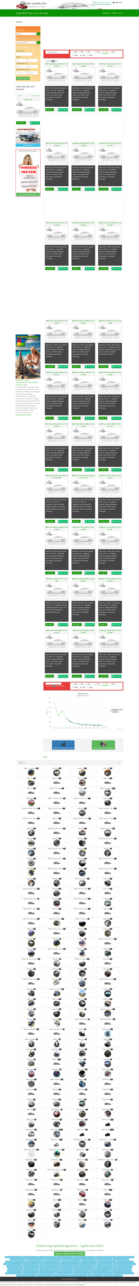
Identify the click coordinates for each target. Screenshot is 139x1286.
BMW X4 (82, 1200)
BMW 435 (56, 909)
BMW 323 (82, 849)
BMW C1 (56, 1039)
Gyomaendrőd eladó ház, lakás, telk (106, 1266)
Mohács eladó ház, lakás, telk (44, 1275)
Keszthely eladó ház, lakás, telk (15, 1266)
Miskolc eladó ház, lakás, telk (64, 1257)
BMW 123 (56, 778)
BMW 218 (82, 808)
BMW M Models (56, 1079)
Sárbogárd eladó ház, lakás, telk (82, 1273)
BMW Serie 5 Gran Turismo (107, 1160)
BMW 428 (56, 899)
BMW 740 (107, 999)
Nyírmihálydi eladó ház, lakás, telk (113, 1275)
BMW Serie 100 (82, 1150)
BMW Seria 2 (31, 1130)
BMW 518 (107, 919)
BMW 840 (31, 1019)
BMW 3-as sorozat (107, 828)
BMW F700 (56, 1049)
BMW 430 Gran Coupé (31, 909)
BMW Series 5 (30, 1190)
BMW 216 (107, 798)
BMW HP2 (31, 1059)
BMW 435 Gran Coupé (82, 909)
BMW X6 (56, 1210)
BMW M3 (31, 1099)
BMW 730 (31, 999)
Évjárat (18, 57)
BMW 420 (56, 889)
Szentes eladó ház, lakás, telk (79, 1275)
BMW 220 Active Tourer (81, 818)
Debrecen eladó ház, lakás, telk (47, 1257)
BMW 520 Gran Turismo (56, 929)
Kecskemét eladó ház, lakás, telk (125, 1257)
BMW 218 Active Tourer (107, 808)
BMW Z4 (82, 1220)
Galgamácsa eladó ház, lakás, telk (49, 1271)
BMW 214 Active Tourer (56, 798)
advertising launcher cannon (65, 1285)
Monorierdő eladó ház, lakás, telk (13, 1264)
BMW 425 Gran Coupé (31, 899)
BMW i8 (81, 1059)
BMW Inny (107, 1059)
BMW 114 (56, 768)
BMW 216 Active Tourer (30, 808)
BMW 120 (31, 778)
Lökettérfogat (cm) (22, 69)
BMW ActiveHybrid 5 (107, 1019)
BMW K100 (56, 1069)
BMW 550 (107, 949)
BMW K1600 (31, 1079)
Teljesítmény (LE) (21, 63)
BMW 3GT (56, 879)
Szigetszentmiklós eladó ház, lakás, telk (84, 1257)
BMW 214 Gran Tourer (82, 798)
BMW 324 (107, 849)
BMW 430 (107, 899)
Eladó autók (106, 13)
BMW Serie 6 (31, 1170)
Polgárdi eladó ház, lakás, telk (125, 1262)
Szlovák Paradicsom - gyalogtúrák (103, 748)
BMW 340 (31, 879)
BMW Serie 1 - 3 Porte (82, 1140)
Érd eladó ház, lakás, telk (66, 1271)
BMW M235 (82, 1089)
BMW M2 (56, 1089)
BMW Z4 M (107, 1220)
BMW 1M (82, 788)
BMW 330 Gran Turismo (56, 869)
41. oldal (112, 52)
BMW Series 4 (107, 1180)
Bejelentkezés (118, 2)
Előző (20, 96)
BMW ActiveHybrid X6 (56, 1029)
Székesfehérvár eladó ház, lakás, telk (69, 1264)
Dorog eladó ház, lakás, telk (104, 1264)
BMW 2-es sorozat (107, 788)
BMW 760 (82, 1009)
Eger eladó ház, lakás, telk (105, 1259)
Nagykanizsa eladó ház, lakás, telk (49, 1264)
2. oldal (81, 52)
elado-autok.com (35, 3)
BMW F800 (82, 1049)
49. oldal (75, 55)
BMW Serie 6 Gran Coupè (56, 1170)
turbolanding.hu (80, 1285)
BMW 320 (31, 849)
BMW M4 (56, 1099)
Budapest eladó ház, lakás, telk (13, 1257)
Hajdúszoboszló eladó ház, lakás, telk (16, 1262)
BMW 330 (31, 869)
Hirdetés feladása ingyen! (102, 2)
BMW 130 (107, 778)
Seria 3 (120, 13)
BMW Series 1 (30, 1180)
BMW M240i (107, 1089)
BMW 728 (107, 989)
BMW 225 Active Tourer (56, 828)
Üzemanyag (20, 51)
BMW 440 (107, 909)
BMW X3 (56, 1200)
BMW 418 (107, 879)
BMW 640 (107, 969)
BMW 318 (82, 838)
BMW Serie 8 (107, 1170)
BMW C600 (82, 1039)
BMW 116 (82, 768)
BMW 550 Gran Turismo (31, 959)
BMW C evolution (31, 1039)
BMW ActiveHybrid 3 (82, 1019)
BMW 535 (31, 949)
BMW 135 (31, 788)
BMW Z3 (56, 1220)
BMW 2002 (31, 798)
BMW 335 (82, 869)
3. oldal (88, 52)
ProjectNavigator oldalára (23, 415)
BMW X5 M (31, 1210)
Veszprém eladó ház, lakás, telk (51, 1262)
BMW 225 (31, 828)
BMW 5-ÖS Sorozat (82, 919)
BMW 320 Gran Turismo (56, 849)
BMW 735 (82, 999)
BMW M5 (82, 1099)
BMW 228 (82, 828)
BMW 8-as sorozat (107, 1009)
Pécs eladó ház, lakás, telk (30, 1257)
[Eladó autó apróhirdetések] (28, 135)
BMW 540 (82, 949)
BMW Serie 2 (107, 1150)
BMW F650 (31, 1049)
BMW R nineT (81, 1109)
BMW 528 (56, 939)
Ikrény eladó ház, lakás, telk (125, 1266)
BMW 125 (82, 778)
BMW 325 (31, 859)
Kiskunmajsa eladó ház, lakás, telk (100, 1271)
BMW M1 (82, 1079)
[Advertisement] (28, 263)
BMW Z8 (31, 1230)
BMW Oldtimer (56, 1109)
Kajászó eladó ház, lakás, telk (82, 1271)
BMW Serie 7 (82, 1170)
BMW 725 (82, 989)
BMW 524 (107, 929)
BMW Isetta (30, 1069)
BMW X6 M (82, 1210)
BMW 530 (82, 939)
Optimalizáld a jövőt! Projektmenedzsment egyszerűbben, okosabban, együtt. (27, 382)
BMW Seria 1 (107, 1119)
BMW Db (107, 1039)
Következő (34, 96)
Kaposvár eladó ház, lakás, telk (47, 1273)
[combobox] (26, 33)
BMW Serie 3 (31, 1160)
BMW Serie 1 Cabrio (31, 1150)
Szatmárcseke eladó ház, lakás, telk (34, 1266)
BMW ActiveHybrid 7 (31, 1029)
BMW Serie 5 (82, 1160)
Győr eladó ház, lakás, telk (17, 1259)
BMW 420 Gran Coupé (82, 889)
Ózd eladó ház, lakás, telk (14, 1271)
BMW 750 (56, 1009)
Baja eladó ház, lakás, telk (47, 1268)
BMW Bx (81, 1029)
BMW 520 (31, 929)
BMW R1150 (31, 1119)
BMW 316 (56, 838)
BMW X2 (31, 1200)
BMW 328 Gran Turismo (107, 859)
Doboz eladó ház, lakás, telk (15, 1268)
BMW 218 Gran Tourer (31, 818)
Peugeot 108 (28, 99)
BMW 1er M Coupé (56, 788)
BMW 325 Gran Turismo (56, 859)
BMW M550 (107, 1099)
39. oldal (97, 52)
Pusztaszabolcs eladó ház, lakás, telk (123, 1273)
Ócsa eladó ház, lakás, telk (30, 1273)
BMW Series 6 (56, 1190)
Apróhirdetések (28, 145)
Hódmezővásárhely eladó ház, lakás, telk (124, 1264)
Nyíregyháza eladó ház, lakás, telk (35, 1259)
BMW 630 (31, 969)
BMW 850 (56, 1019)
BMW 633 (56, 969)
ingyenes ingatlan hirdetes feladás (69, 1253)
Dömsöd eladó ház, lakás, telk (31, 1271)
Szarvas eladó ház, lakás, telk (121, 1259)
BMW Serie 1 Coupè (56, 1150)
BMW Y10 (107, 1210)
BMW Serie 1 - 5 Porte (107, 1140)
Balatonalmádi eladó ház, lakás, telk (70, 1262)
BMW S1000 (82, 1119)
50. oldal (82, 55)
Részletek (36, 123)
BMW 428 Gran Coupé (82, 899)
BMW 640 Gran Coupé (31, 979)
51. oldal (89, 55)
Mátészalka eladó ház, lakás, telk (107, 1262)
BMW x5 (107, 1200)
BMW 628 (107, 959)
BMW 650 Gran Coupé (107, 979)
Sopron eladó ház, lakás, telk (89, 1262)
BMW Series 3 (81, 1180)
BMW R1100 (107, 1109)
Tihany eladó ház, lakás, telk (52, 1266)
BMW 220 (56, 818)
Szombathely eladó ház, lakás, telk (71, 1259)
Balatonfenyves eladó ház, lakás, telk (102, 1273)
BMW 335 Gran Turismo (107, 869)
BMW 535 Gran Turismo (56, 949)
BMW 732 (56, 999)
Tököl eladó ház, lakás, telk (95, 1275)
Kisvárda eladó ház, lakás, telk (65, 1273)
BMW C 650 (107, 1029)
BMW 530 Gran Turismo (107, 939)
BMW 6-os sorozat (82, 959)
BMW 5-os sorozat (56, 919)
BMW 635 (82, 969)
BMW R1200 (56, 1119)
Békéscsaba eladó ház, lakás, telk (26, 1275)
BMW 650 (82, 979)
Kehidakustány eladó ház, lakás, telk (105, 1257)
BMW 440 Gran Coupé (31, 919)
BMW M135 (107, 1079)
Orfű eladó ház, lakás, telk (34, 1262)
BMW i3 (56, 1059)
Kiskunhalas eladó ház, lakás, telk (122, 1268)
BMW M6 (31, 1109)
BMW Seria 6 (31, 1140)
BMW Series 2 (56, 1180)
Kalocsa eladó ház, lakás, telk (69, 1266)
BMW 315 (31, 838)
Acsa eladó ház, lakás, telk (31, 1268)
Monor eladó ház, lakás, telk (88, 1264)
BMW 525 (31, 939)
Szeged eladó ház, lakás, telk (52, 1259)
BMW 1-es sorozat (31, 768)
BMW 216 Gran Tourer (56, 808)
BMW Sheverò (82, 1190)
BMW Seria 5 (107, 1130)
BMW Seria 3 (56, 1130)
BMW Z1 (31, 1220)
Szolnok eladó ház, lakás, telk (31, 1264)
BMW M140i (31, 1089)
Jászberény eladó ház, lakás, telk (103, 1268)
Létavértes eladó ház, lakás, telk (86, 1266)
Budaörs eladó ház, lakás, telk (14, 1273)
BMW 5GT (56, 959)
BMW (114, 13)
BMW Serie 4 (56, 1160)
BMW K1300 (107, 1069)
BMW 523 (82, 929)
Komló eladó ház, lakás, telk (89, 1259)
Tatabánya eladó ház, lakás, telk (63, 1268)
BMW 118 (107, 768)
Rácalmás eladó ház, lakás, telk (61, 1275)
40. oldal (105, 52)
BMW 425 (107, 889)
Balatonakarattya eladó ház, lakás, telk (121, 1271)
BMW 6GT (31, 989)
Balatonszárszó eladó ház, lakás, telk (83, 1268)
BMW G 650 (107, 1049)
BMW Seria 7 (56, 1140)
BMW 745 (31, 1009)
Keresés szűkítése (22, 78)
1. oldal (75, 52)
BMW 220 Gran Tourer (107, 818)
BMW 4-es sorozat (82, 879)
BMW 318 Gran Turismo (107, 838)
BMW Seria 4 (82, 1130)
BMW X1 (107, 1190)
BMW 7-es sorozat (56, 989)
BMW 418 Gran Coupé (31, 889)
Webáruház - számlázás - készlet (63, 748)
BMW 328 (82, 859)
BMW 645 (56, 979)
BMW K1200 (82, 1069)
